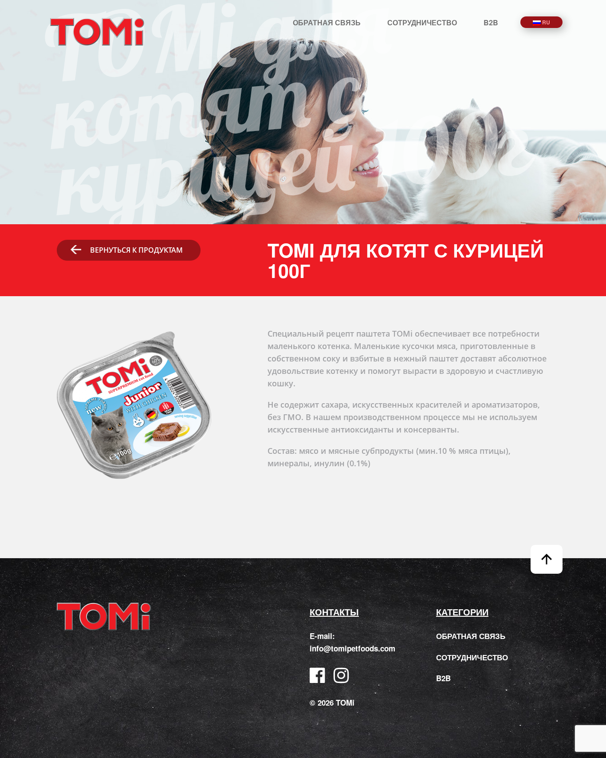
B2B (491, 22)
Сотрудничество (422, 22)
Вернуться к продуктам (136, 250)
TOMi (97, 32)
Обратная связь (327, 22)
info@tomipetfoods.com (352, 648)
